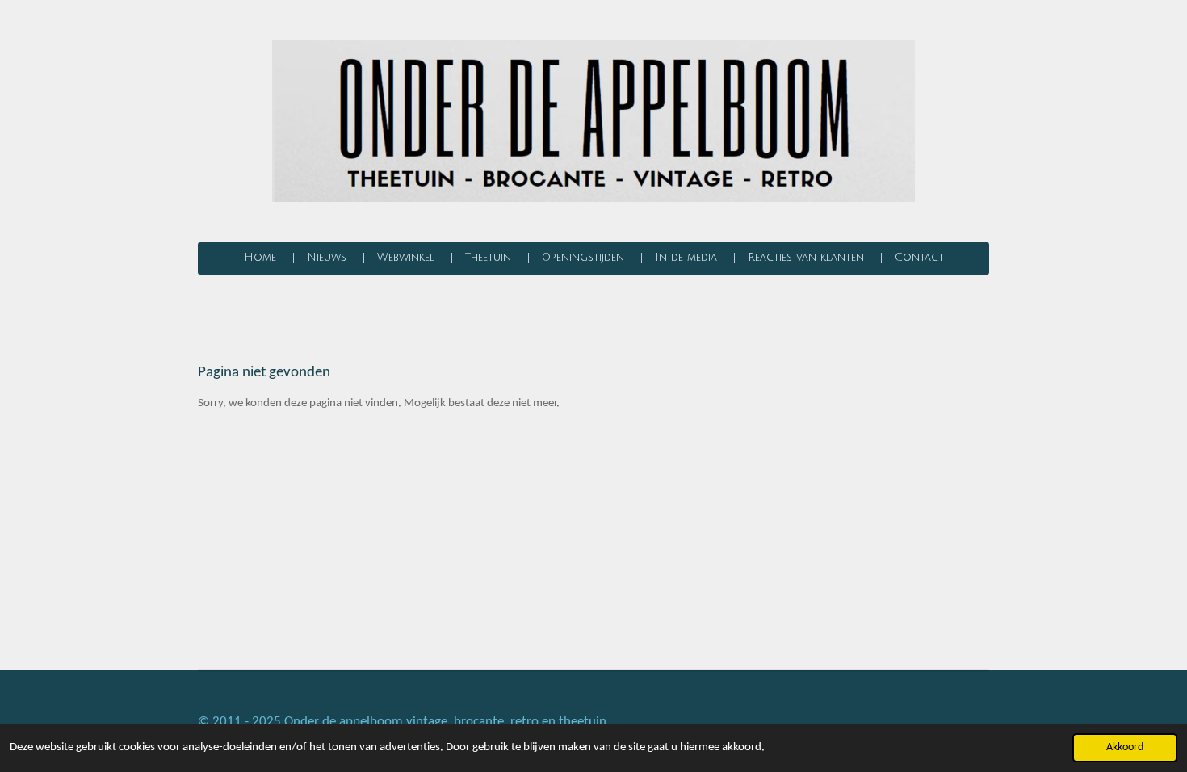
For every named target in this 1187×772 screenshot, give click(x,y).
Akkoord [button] (1124, 747)
